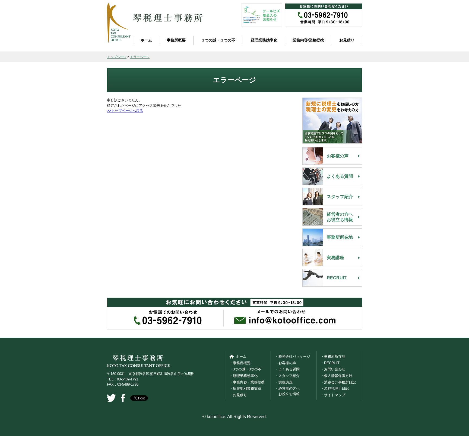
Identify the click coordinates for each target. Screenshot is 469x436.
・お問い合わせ (333, 369)
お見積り (346, 40)
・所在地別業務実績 (245, 388)
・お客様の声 (285, 363)
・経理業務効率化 (243, 376)
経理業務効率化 (264, 40)
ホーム (146, 40)
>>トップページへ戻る (125, 111)
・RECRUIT (330, 363)
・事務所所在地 (333, 356)
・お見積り (238, 395)
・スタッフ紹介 (287, 376)
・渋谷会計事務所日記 (338, 382)
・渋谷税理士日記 (335, 388)
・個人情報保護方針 (336, 376)
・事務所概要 (240, 363)
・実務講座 (284, 382)
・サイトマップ (333, 395)
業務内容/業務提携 (308, 40)
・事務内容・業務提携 (247, 382)
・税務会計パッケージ (292, 356)
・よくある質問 (287, 369)
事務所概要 (176, 40)
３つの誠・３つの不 (218, 40)
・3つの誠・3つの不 (245, 369)
